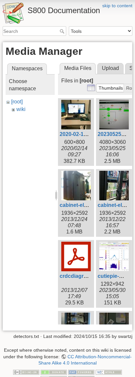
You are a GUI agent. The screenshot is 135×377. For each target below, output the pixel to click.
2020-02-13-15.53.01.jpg (89, 134)
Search (63, 31)
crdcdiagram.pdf (80, 276)
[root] (17, 101)
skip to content (117, 5)
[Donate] (54, 371)
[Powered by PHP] (81, 371)
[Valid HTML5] (109, 371)
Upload (110, 68)
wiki (21, 109)
